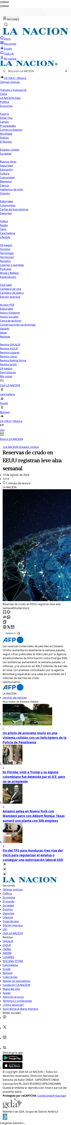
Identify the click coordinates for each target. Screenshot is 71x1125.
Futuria (4, 114)
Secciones (10, 44)
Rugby (4, 225)
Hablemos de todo (11, 189)
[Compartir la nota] (5, 617)
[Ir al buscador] (6, 24)
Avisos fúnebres (10, 313)
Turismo (5, 249)
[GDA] (12, 1107)
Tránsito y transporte (13, 90)
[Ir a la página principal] (35, 34)
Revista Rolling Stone (13, 360)
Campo (4, 122)
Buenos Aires (8, 161)
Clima (3, 94)
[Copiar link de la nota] (5, 622)
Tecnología (7, 253)
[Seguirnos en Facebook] (5, 1018)
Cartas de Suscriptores (14, 209)
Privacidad (59, 1095)
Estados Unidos (9, 149)
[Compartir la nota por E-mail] (13, 627)
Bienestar (6, 181)
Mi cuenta (10, 58)
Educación (6, 169)
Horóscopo (7, 257)
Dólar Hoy (6, 118)
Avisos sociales (9, 317)
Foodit (8, 49)
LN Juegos (6, 245)
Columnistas (8, 205)
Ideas (3, 332)
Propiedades (8, 126)
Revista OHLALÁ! (10, 344)
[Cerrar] (56, 64)
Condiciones (45, 1095)
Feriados (5, 261)
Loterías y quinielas (12, 265)
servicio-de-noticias (15, 697)
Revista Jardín (8, 364)
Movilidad (6, 134)
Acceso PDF (7, 305)
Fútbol (4, 221)
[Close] (5, 864)
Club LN (9, 54)
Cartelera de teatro (12, 293)
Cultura (4, 173)
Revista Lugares (10, 352)
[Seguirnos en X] (5, 1028)
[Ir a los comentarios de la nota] (9, 612)
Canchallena (7, 233)
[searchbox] (34, 71)
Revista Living (8, 356)
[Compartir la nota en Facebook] (5, 627)
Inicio (7, 39)
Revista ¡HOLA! (9, 348)
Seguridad (6, 165)
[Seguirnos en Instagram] (5, 1038)
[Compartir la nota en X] (9, 627)
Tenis (3, 229)
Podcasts (5, 269)
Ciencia (4, 185)
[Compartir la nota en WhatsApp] (9, 617)
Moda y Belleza (9, 273)
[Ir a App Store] (12, 1068)
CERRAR (4, 2)
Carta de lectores (10, 321)
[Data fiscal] (5, 1119)
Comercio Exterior (11, 130)
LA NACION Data (10, 98)
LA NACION (10, 447)
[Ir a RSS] (5, 1048)
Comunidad (7, 177)
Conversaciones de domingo (18, 324)
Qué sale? (6, 285)
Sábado (4, 328)
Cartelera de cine (10, 289)
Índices (4, 138)
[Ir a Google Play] (12, 1060)
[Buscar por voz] (66, 71)
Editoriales (6, 201)
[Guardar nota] (5, 612)
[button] (35, 251)
